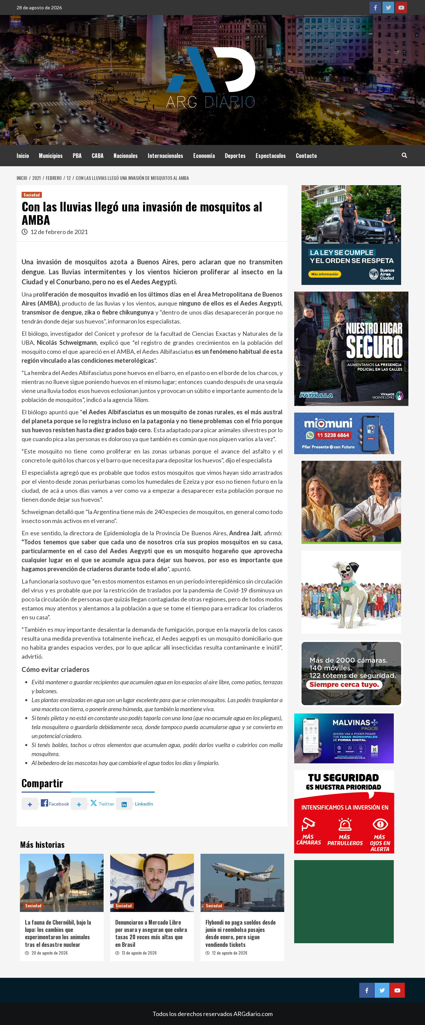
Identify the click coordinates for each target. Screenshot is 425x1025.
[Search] (404, 155)
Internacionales (165, 156)
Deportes (235, 156)
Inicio (23, 156)
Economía (204, 156)
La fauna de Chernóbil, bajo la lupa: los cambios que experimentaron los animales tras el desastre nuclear (58, 933)
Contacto (306, 156)
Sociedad (32, 194)
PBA (77, 156)
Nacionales (126, 156)
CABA (98, 156)
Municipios (51, 156)
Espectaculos (271, 156)
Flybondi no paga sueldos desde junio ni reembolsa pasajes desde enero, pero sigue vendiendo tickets (241, 933)
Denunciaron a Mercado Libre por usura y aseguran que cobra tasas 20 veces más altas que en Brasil (151, 933)
